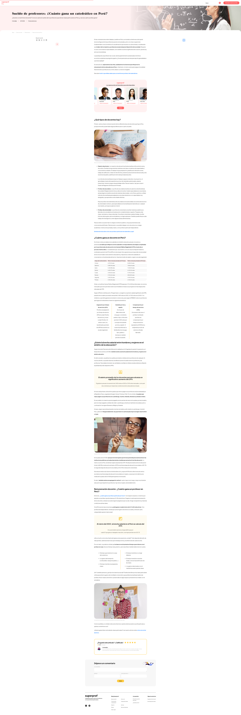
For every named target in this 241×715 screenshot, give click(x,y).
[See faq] (184, 40)
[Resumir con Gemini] (41, 40)
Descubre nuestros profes (231, 2)
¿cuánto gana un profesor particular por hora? (112, 495)
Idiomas (122, 705)
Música (112, 707)
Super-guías (113, 709)
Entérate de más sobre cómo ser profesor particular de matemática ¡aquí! (114, 231)
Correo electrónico (124, 673)
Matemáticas (27, 32)
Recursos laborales (124, 707)
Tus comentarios (97, 666)
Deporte (112, 705)
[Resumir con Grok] (44, 40)
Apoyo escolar (19, 32)
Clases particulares (124, 701)
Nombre (96, 673)
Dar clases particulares (152, 701)
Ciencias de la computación (113, 702)
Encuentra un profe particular (136, 700)
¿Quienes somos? (136, 702)
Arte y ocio (123, 699)
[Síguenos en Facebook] (86, 706)
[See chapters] (57, 44)
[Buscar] (220, 3)
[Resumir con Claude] (39, 40)
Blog (13, 32)
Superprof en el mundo (152, 699)
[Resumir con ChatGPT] (37, 40)
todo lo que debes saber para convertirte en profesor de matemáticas (118, 73)
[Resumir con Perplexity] (46, 40)
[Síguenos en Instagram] (89, 706)
